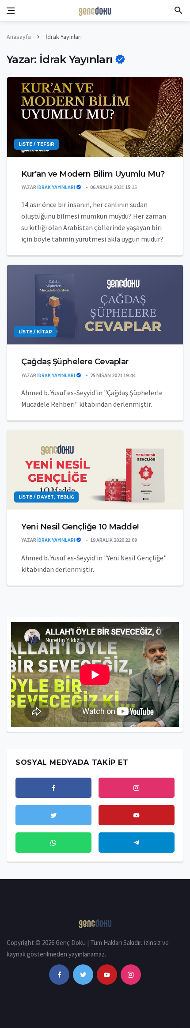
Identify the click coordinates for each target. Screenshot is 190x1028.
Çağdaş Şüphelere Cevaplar (75, 362)
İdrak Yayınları (56, 187)
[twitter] (83, 974)
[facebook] (59, 974)
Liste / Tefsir (36, 144)
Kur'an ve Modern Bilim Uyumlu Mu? (93, 174)
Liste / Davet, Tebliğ (46, 497)
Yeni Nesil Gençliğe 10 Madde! (80, 527)
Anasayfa (19, 37)
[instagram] (131, 974)
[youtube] (107, 974)
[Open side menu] (11, 10)
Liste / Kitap (35, 332)
